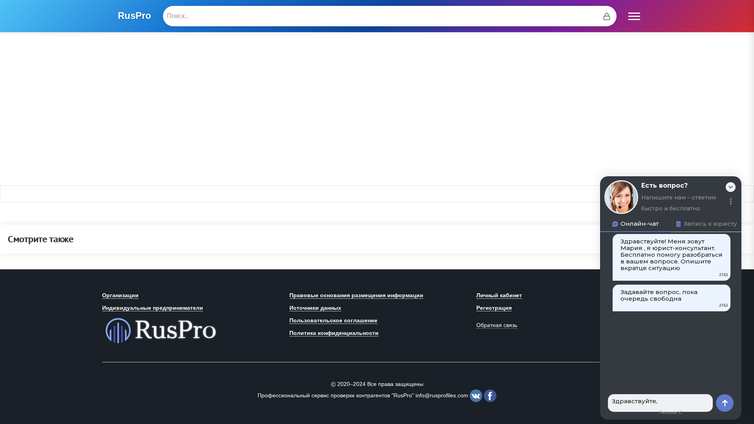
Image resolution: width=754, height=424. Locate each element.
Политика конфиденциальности (334, 333)
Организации (120, 295)
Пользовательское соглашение (333, 320)
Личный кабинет (499, 295)
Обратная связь (496, 325)
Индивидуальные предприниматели (152, 308)
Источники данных (315, 308)
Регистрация (494, 308)
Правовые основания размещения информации (356, 295)
